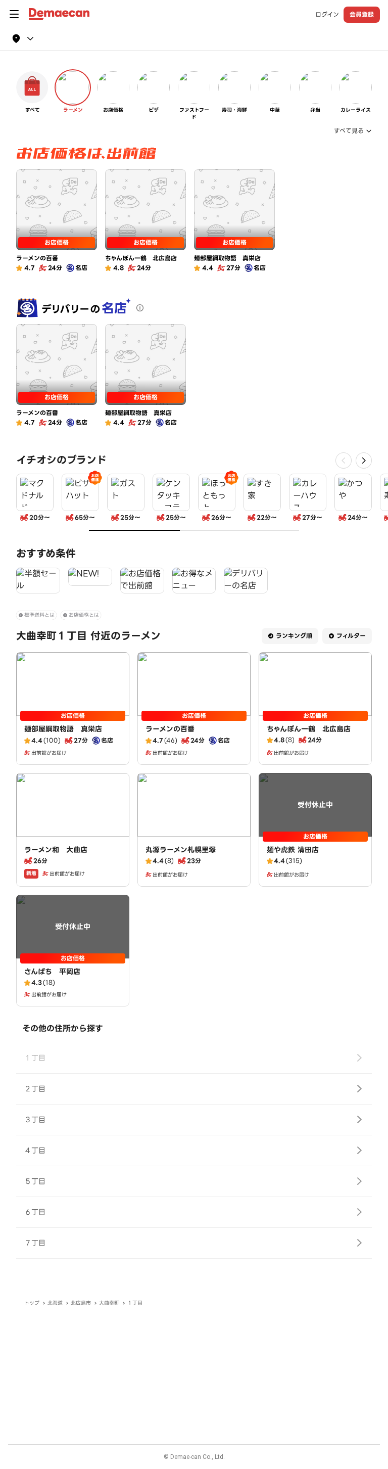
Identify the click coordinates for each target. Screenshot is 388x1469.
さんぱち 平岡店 (52, 971)
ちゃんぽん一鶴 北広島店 (309, 728)
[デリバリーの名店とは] (140, 308)
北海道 (55, 1303)
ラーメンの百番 (170, 728)
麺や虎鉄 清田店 (293, 849)
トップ (31, 1303)
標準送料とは (39, 615)
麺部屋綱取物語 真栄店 (63, 728)
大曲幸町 (109, 1303)
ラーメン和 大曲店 (55, 849)
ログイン (327, 15)
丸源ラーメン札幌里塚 (181, 849)
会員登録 (362, 14)
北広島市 (81, 1303)
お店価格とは (84, 615)
